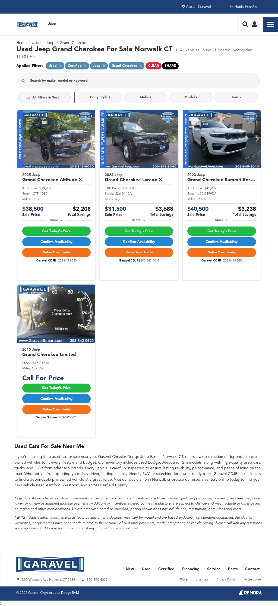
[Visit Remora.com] (250, 594)
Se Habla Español (244, 7)
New (130, 569)
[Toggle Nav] (270, 24)
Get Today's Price (56, 231)
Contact (252, 569)
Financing (191, 569)
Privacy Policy (226, 579)
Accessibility (253, 579)
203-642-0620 (68, 417)
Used (146, 569)
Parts (233, 569)
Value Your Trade (56, 252)
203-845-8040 (67, 260)
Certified (166, 569)
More (54, 220)
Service (213, 569)
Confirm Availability (56, 242)
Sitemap (202, 579)
